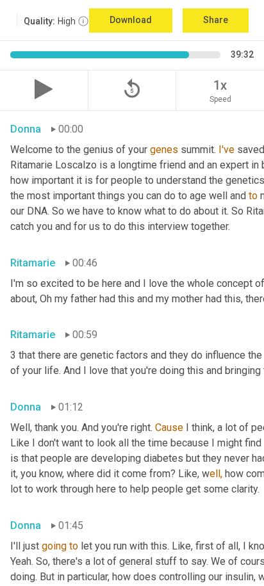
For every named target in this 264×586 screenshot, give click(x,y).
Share (215, 20)
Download (131, 20)
